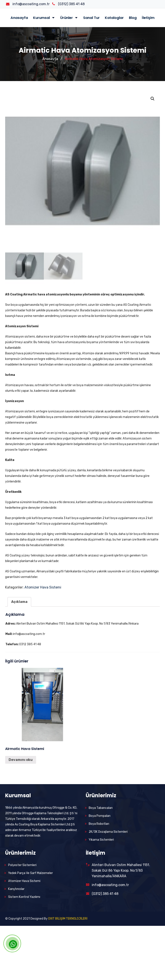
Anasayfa (19, 17)
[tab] (19, 602)
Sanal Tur (91, 17)
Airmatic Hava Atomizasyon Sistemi (94, 59)
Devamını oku (21, 760)
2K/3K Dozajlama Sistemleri (108, 832)
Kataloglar (114, 17)
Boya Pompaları (99, 816)
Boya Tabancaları (101, 808)
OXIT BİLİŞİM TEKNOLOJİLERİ (67, 918)
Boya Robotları (99, 824)
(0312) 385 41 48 (105, 894)
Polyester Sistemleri (22, 865)
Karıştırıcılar (16, 889)
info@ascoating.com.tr (110, 885)
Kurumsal (42, 17)
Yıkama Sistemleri (101, 840)
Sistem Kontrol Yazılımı (24, 897)
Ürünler (67, 17)
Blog (133, 17)
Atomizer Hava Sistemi (42, 587)
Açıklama (19, 602)
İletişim (148, 17)
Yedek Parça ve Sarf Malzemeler (30, 873)
